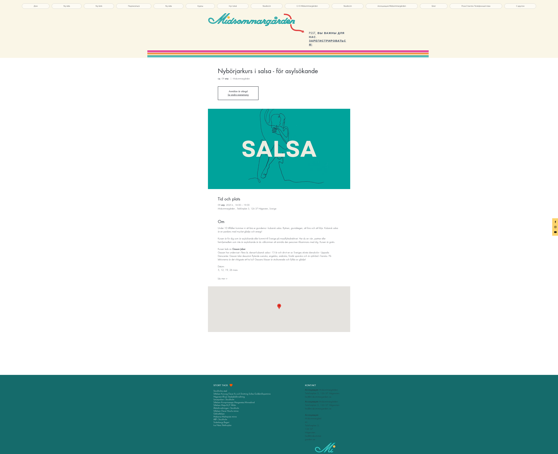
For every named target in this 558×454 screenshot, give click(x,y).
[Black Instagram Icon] (555, 227)
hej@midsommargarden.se (318, 396)
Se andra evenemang (238, 94)
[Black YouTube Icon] (555, 232)
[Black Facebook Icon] (555, 221)
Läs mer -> (222, 278)
